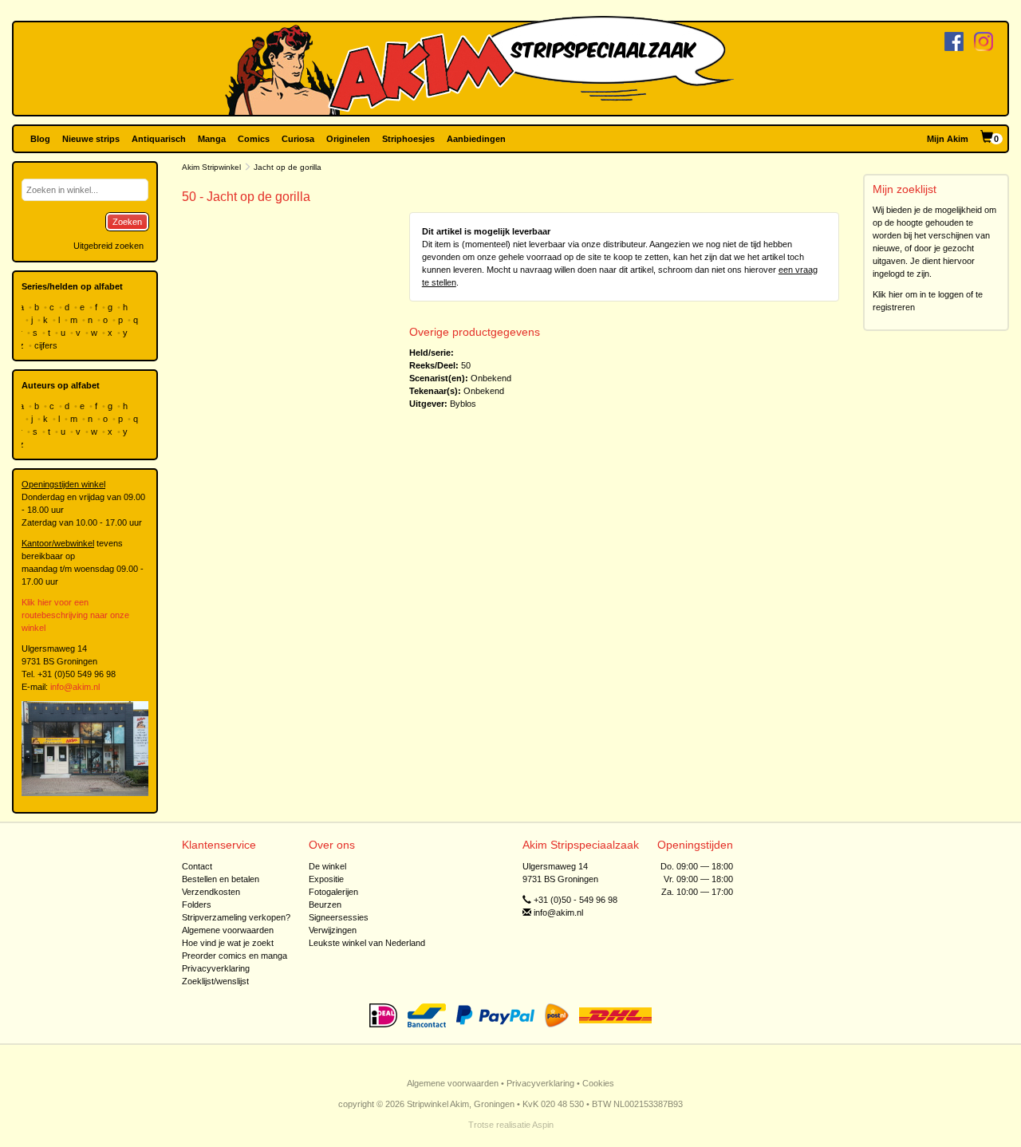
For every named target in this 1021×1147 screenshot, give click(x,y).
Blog (40, 139)
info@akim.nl (75, 687)
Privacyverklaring (216, 968)
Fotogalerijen (333, 892)
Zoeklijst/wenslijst (215, 981)
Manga (212, 139)
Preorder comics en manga (234, 955)
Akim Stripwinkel (211, 167)
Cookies (598, 1083)
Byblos (463, 403)
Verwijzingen (333, 930)
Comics (254, 139)
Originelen (348, 139)
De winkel (327, 866)
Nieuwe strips (91, 139)
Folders (196, 904)
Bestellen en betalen (220, 879)
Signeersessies (339, 917)
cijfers (47, 345)
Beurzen (325, 904)
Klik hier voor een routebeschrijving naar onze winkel (75, 615)
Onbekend (491, 378)
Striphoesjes (408, 139)
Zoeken (127, 222)
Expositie (326, 879)
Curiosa (298, 139)
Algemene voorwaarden (228, 930)
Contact (197, 866)
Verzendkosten (211, 892)
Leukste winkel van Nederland (367, 943)
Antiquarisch (159, 139)
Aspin (543, 1124)
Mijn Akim (947, 139)
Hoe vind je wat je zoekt (228, 943)
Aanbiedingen (476, 139)
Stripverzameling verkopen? (236, 917)
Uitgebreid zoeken (108, 245)
